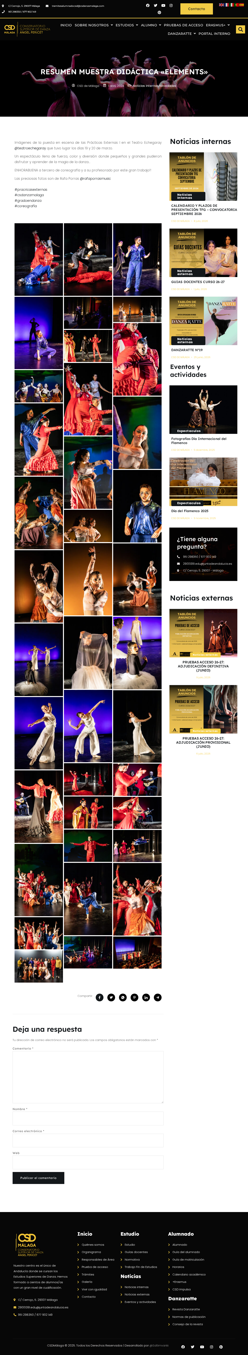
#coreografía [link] (26, 206)
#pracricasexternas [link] (31, 189)
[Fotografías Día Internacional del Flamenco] (203, 409)
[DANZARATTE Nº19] (203, 321)
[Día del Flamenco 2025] (203, 482)
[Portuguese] (236, 5)
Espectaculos (189, 431)
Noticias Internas (184, 196)
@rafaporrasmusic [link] (95, 178)
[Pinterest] (159, 12)
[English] (221, 5)
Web (16, 1152)
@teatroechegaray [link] (30, 148)
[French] (226, 5)
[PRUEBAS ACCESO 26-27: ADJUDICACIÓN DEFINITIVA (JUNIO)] (203, 633)
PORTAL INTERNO (214, 34)
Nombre (20, 1109)
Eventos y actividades (188, 371)
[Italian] (231, 5)
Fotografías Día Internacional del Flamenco (198, 441)
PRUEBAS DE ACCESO (183, 25)
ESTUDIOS (125, 25)
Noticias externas (185, 272)
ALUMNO (149, 25)
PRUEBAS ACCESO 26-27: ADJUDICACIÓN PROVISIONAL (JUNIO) (203, 742)
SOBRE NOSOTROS (92, 25)
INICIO (66, 25)
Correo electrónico (28, 1131)
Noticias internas (200, 141)
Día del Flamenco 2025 (189, 511)
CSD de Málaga (180, 221)
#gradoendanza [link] (28, 200)
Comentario (23, 1048)
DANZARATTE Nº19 (187, 350)
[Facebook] (147, 5)
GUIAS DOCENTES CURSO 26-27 (198, 282)
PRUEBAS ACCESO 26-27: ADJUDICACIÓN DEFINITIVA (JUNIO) (203, 666)
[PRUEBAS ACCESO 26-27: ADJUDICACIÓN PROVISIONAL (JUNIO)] (203, 709)
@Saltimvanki (159, 1345)
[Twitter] (155, 5)
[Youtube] (163, 5)
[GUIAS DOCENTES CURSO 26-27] (203, 252)
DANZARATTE (180, 34)
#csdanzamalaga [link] (29, 195)
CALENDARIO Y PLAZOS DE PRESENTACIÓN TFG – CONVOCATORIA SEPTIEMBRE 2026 (204, 210)
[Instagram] (171, 5)
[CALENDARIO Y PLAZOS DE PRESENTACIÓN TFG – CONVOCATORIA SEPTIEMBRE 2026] (203, 176)
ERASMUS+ (216, 25)
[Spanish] (241, 5)
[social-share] (99, 997)
